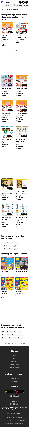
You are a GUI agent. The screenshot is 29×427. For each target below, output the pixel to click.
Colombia (24, 407)
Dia (11, 246)
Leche (14, 338)
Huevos (20, 338)
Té (15, 332)
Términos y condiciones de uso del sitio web (14, 420)
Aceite (21, 335)
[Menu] (26, 2)
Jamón (19, 332)
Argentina (11, 407)
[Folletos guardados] (20, 2)
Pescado (14, 335)
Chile (19, 407)
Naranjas (4, 338)
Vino (8, 335)
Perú (7, 409)
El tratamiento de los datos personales (14, 423)
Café (3, 332)
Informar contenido (15, 361)
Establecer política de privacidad (14, 417)
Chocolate (9, 332)
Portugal (12, 409)
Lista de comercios (14, 364)
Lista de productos (14, 367)
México (3, 409)
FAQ (14, 355)
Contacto (14, 358)
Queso (4, 335)
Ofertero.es (18, 413)
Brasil (16, 407)
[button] (23, 2)
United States (18, 409)
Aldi (11, 243)
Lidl (11, 249)
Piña (10, 338)
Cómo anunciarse (14, 378)
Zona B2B (14, 381)
